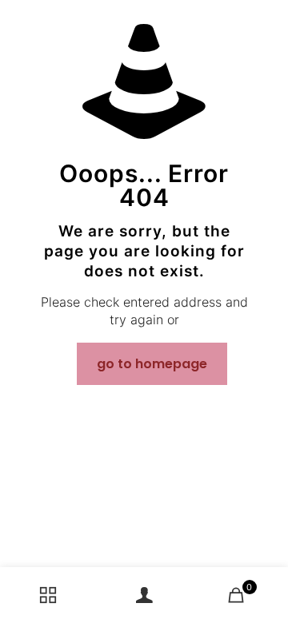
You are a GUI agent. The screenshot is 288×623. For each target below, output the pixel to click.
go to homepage (152, 364)
